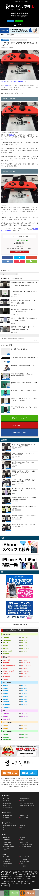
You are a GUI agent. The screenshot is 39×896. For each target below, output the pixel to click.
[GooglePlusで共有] (31, 257)
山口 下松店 (24, 728)
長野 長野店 (5, 685)
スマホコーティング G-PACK (9, 825)
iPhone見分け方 (23, 859)
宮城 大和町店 (6, 648)
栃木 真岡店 (24, 673)
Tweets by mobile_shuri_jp (19, 624)
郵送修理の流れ (23, 837)
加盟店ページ (5, 885)
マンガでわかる (23, 800)
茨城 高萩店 (5, 673)
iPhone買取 (22, 825)
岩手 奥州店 (24, 642)
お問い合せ (22, 839)
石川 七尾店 (24, 693)
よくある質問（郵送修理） (9, 846)
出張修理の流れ (6, 839)
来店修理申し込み (7, 842)
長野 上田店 (24, 685)
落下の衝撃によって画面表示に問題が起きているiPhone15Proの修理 (13, 338)
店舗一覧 (5, 866)
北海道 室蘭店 (6, 637)
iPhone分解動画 (6, 859)
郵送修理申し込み (24, 842)
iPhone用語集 (6, 856)
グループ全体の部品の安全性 (26, 803)
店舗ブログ (22, 863)
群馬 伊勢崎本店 (6, 660)
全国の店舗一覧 (19, 251)
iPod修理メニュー (7, 817)
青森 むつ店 (5, 642)
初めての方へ (6, 798)
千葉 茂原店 (5, 679)
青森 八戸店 (24, 640)
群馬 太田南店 (6, 662)
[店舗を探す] (11, 891)
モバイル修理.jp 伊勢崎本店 (16, 81)
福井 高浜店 (24, 699)
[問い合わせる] (27, 891)
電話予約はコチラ (20, 425)
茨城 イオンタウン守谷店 (8, 671)
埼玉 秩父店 (5, 668)
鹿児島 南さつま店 (7, 739)
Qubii (4, 829)
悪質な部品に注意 (7, 803)
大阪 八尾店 (24, 713)
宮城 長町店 (24, 645)
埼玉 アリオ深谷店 (25, 662)
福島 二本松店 (6, 653)
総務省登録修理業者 (24, 798)
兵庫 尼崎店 (5, 716)
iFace (4, 827)
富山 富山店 (24, 696)
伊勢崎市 (7, 85)
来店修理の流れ (6, 837)
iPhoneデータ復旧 (24, 817)
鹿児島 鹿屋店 (6, 737)
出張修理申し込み (7, 844)
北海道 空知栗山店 (7, 640)
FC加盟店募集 (23, 866)
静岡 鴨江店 (24, 688)
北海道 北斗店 (24, 637)
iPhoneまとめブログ (7, 863)
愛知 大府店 (24, 701)
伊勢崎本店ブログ (5, 39)
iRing (21, 827)
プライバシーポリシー (14, 883)
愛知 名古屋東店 (6, 704)
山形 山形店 (24, 651)
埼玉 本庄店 (24, 668)
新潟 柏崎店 (24, 690)
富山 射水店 (5, 699)
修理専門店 (4, 81)
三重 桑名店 (24, 704)
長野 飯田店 (5, 688)
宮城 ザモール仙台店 (7, 651)
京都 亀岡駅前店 (6, 719)
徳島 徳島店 (5, 725)
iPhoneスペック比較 (24, 861)
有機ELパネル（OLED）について (27, 805)
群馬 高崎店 (24, 660)
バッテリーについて (7, 807)
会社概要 (3, 883)
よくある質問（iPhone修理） (26, 844)
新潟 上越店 (5, 693)
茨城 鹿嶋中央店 (25, 671)
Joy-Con (13, 40)
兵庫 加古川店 (24, 716)
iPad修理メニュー (24, 815)
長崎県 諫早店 (24, 734)
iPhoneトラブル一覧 (24, 856)
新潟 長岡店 (5, 690)
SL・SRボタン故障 (22, 40)
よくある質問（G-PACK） (9, 849)
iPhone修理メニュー (7, 815)
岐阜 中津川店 (6, 701)
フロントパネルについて (8, 805)
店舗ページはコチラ (19, 418)
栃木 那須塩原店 (6, 676)
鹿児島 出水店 (24, 737)
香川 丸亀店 (24, 725)
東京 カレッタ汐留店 (26, 676)
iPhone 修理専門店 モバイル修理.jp (26, 881)
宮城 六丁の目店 (25, 648)
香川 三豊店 (5, 728)
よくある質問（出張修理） (26, 846)
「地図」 (29, 248)
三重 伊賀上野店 (6, 707)
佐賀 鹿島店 (5, 734)
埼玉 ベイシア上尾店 (26, 665)
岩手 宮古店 (5, 645)
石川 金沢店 (5, 696)
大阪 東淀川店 (6, 713)
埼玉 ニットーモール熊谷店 (9, 665)
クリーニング (6, 800)
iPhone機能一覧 (6, 861)
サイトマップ (26, 883)
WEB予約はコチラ (20, 432)
